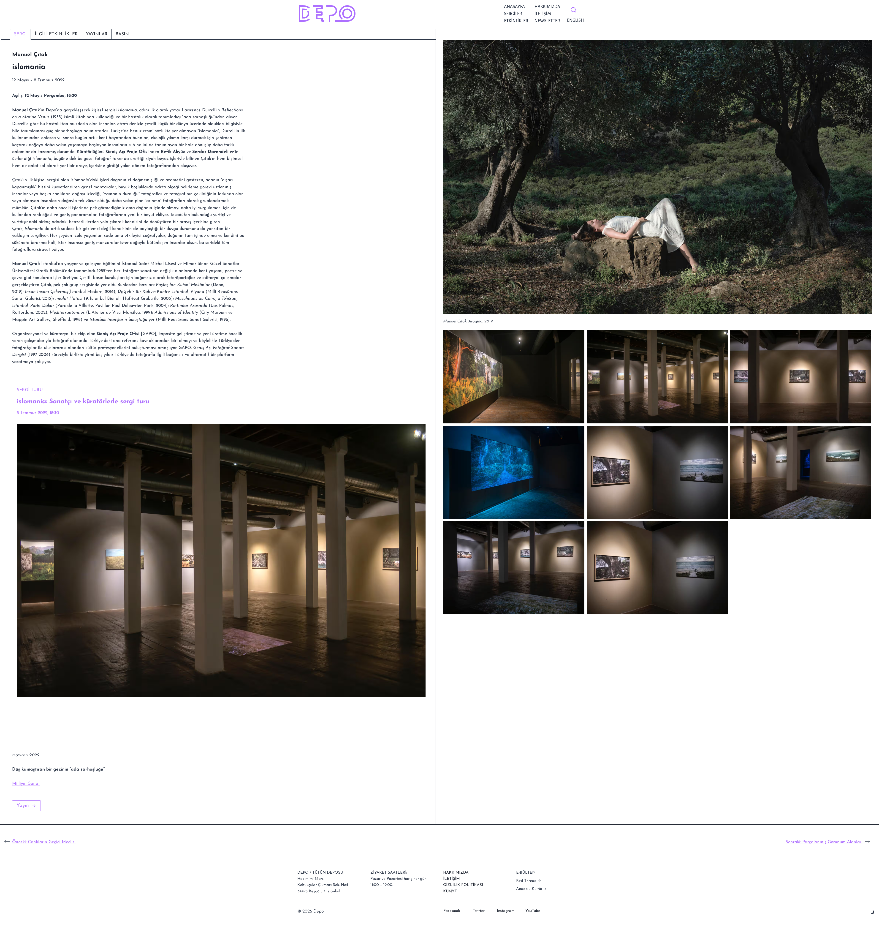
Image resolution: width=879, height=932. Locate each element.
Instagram (506, 911)
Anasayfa (514, 6)
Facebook (451, 911)
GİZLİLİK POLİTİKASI (463, 885)
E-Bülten (525, 873)
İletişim (542, 13)
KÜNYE (450, 891)
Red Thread (526, 881)
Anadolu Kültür (529, 889)
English (574, 20)
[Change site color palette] (873, 912)
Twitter (479, 911)
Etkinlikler (516, 21)
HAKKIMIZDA (456, 873)
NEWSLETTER (547, 21)
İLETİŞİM (451, 879)
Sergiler (513, 13)
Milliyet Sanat (26, 784)
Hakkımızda (547, 6)
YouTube (532, 911)
